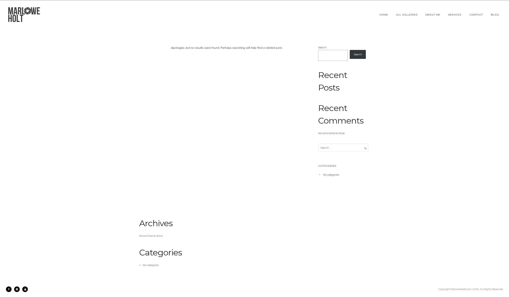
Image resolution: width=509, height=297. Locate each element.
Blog (495, 14)
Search (322, 47)
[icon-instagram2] (18, 289)
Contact (476, 14)
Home (384, 14)
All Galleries (406, 14)
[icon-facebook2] (10, 289)
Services (454, 14)
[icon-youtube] (25, 289)
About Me (432, 14)
